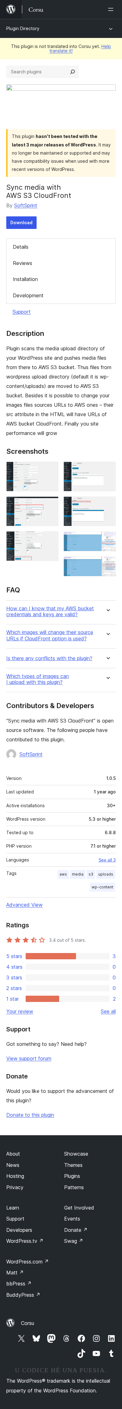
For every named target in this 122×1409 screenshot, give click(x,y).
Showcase (76, 1154)
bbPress (19, 1283)
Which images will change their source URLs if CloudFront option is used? (49, 635)
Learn (12, 1208)
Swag (73, 1241)
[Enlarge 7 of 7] (107, 565)
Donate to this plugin (30, 1115)
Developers (19, 1230)
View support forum (28, 1058)
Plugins (72, 1176)
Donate (76, 1230)
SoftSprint (25, 205)
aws (63, 874)
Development (28, 295)
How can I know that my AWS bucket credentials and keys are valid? (50, 611)
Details (20, 247)
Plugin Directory (22, 28)
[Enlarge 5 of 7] (107, 505)
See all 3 (107, 859)
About (13, 1154)
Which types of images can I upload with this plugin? (37, 679)
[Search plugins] (72, 72)
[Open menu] (112, 9)
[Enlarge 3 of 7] (50, 540)
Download (21, 222)
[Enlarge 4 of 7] (107, 470)
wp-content (102, 887)
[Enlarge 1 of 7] (50, 470)
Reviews (22, 263)
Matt (15, 1272)
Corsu (27, 1323)
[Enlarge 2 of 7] (50, 505)
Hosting (15, 1176)
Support (22, 312)
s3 (91, 874)
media (78, 874)
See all (108, 1011)
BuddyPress (23, 1295)
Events (72, 1219)
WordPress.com (27, 1261)
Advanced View (24, 905)
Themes (73, 1165)
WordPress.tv (24, 1241)
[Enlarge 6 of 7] (107, 540)
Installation (25, 279)
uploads (105, 874)
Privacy (14, 1187)
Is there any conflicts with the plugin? (49, 658)
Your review (19, 1011)
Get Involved (79, 1208)
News (12, 1165)
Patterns (74, 1187)
